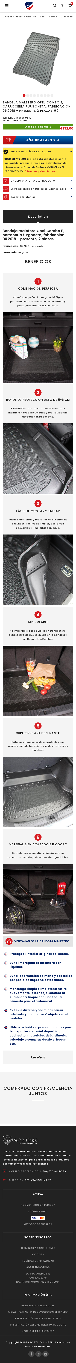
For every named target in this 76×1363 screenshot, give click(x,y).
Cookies (38, 1254)
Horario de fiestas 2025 (37, 1305)
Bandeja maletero (26, 16)
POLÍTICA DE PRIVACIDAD (38, 1261)
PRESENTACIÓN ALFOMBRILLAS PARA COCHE (38, 1324)
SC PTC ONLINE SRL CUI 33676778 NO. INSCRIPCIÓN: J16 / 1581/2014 (38, 1278)
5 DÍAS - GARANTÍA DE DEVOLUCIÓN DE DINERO (38, 1312)
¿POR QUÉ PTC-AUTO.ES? (38, 1331)
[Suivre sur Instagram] (38, 1354)
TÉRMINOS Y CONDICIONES (38, 1248)
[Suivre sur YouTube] (45, 1354)
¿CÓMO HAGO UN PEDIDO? (38, 1205)
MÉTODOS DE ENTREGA (38, 1224)
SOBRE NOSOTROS (37, 1267)
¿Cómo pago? (38, 1211)
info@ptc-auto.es (53, 1171)
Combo (53, 16)
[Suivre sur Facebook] (31, 1354)
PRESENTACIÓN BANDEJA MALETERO (38, 1318)
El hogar (7, 16)
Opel (42, 16)
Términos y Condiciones (41, 171)
